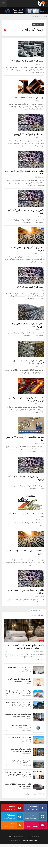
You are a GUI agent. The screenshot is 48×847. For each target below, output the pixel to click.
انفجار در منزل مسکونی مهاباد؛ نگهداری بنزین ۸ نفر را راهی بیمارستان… (18, 703)
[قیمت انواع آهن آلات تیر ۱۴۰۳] (31, 275)
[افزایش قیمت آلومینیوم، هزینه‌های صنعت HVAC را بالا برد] (38, 764)
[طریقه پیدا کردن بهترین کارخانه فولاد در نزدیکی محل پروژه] (31, 386)
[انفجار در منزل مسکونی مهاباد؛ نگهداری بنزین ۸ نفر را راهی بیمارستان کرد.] (38, 705)
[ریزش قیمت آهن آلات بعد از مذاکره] (31, 85)
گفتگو (41, 641)
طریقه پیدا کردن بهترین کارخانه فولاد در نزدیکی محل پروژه (26, 399)
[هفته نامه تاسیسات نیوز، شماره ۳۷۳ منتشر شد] (31, 425)
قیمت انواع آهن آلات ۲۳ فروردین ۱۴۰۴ (27, 134)
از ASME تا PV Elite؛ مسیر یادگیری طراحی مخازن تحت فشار (19, 680)
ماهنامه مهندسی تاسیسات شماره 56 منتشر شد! (19, 668)
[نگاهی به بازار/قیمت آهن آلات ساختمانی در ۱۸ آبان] (31, 578)
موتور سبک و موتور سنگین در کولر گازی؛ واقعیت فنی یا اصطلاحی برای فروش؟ (18, 773)
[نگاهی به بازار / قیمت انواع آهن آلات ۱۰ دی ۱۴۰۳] (31, 159)
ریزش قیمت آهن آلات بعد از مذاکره (28, 97)
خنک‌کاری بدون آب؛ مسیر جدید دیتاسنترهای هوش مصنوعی (21, 750)
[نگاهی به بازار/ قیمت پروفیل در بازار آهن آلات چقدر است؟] (31, 349)
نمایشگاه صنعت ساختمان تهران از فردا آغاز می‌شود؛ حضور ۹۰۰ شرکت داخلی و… (18, 692)
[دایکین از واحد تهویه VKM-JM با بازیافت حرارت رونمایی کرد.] (38, 787)
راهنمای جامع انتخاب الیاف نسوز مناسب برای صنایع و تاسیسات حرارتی (26, 646)
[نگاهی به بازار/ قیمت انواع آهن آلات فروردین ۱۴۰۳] (31, 312)
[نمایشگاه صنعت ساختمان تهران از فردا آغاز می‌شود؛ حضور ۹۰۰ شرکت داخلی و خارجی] (38, 694)
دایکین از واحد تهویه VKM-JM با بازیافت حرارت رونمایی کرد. (18, 785)
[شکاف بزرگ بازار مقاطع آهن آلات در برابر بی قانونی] (31, 539)
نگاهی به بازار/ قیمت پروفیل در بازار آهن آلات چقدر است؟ (26, 362)
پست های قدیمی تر (38, 610)
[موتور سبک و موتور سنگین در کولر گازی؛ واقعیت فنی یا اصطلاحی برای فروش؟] (38, 775)
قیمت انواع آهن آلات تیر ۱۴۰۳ (30, 287)
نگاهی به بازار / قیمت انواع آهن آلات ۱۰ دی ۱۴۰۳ (24, 172)
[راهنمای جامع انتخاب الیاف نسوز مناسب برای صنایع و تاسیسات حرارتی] (24, 630)
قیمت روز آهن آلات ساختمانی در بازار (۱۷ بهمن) (26, 478)
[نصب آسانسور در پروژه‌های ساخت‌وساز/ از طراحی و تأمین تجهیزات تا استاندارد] (38, 717)
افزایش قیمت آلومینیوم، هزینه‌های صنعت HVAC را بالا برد (20, 761)
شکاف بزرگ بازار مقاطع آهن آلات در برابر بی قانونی (25, 552)
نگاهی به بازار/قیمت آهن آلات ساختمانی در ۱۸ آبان (25, 591)
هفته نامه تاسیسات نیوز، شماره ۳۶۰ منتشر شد (25, 515)
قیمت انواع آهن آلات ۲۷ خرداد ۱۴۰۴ (28, 61)
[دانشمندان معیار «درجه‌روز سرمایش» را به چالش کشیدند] (38, 740)
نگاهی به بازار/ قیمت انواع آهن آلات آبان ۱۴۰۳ (26, 212)
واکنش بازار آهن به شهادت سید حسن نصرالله (27, 249)
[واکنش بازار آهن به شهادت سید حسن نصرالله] (31, 235)
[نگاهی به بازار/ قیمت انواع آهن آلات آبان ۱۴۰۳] (31, 198)
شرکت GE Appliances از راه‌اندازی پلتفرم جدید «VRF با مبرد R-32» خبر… (19, 727)
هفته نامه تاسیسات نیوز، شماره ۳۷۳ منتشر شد (25, 439)
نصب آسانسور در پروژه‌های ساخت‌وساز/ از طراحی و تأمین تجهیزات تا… (18, 715)
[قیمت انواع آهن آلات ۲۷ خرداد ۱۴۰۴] (31, 49)
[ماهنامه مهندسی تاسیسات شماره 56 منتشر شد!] (38, 670)
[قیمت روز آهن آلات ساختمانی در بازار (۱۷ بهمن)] (31, 465)
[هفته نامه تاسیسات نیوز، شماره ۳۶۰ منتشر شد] (31, 502)
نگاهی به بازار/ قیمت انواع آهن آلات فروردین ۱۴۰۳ (28, 325)
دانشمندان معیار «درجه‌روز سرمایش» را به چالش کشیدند (18, 738)
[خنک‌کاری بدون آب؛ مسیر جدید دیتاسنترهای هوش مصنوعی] (38, 752)
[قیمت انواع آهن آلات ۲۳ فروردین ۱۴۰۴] (31, 122)
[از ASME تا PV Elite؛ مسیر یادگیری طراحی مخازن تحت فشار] (38, 682)
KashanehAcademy (30, 840)
